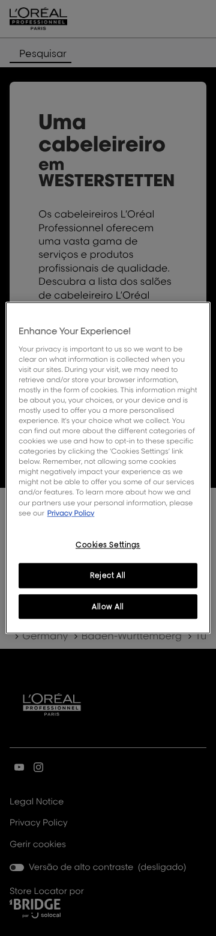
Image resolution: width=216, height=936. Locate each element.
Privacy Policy (71, 512)
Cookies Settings (108, 544)
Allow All (108, 606)
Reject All (108, 575)
